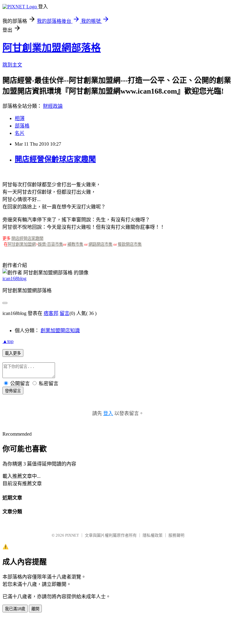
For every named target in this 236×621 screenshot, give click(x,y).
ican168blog (14, 278)
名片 (20, 133)
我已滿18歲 (15, 609)
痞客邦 (51, 313)
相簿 (20, 118)
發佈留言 (13, 391)
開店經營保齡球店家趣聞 (55, 159)
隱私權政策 (153, 535)
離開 (35, 609)
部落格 (22, 125)
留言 (64, 313)
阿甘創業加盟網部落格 (51, 47)
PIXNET (72, 535)
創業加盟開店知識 (60, 330)
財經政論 (53, 106)
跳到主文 (12, 64)
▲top (8, 341)
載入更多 (13, 353)
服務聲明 (176, 535)
